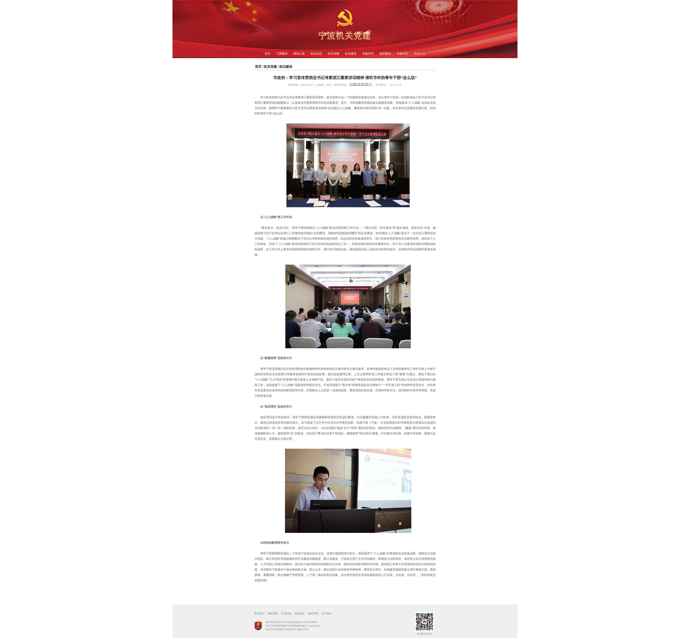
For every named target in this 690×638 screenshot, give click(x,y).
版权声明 (313, 613)
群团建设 (385, 53)
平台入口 (420, 53)
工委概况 (282, 53)
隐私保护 (300, 613)
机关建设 (350, 53)
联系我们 (259, 613)
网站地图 (273, 613)
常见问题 (286, 613)
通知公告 (299, 53)
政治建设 (285, 66)
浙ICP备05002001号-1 (276, 622)
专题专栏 (402, 53)
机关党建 (333, 53)
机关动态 (316, 53)
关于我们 (327, 613)
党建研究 (368, 53)
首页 (267, 53)
